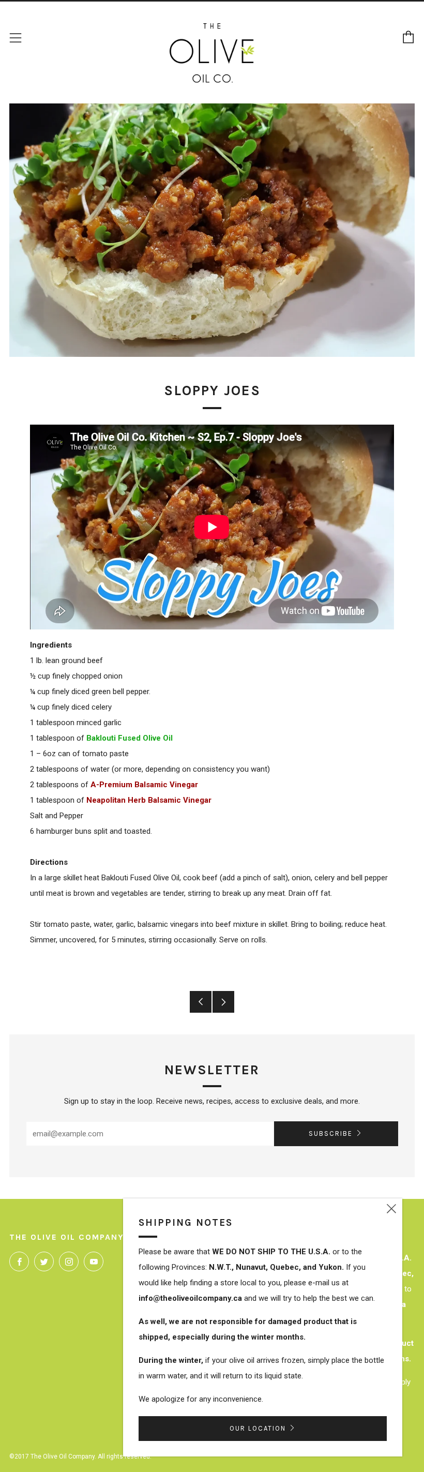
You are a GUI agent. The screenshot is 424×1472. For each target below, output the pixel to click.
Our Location (258, 1428)
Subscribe (331, 1133)
